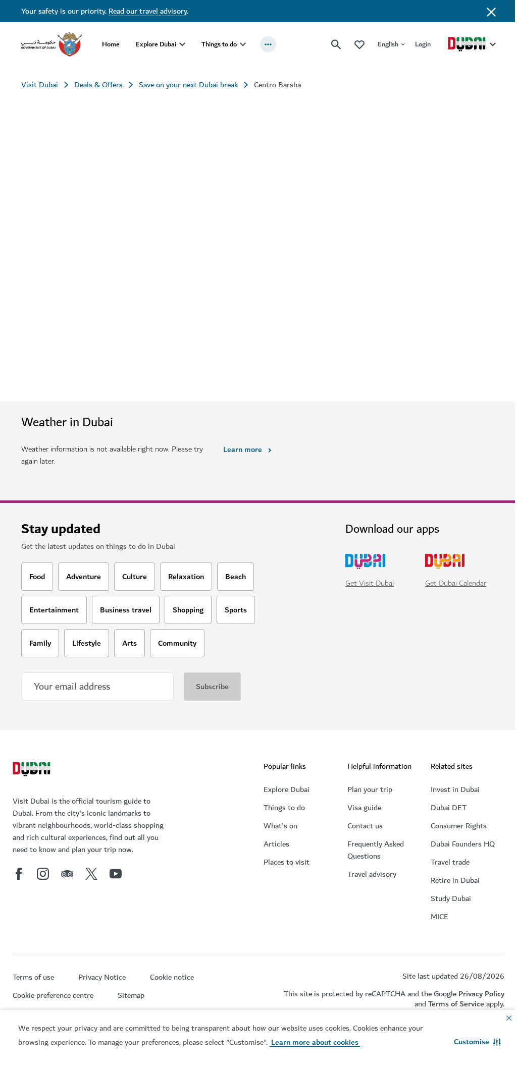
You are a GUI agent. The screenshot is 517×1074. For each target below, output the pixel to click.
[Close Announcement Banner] (491, 11)
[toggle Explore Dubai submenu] (182, 44)
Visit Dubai (39, 85)
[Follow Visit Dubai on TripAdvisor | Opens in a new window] (67, 874)
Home (111, 44)
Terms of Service (456, 1003)
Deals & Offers (98, 85)
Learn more (242, 449)
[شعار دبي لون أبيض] (33, 770)
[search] (336, 44)
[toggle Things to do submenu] (243, 44)
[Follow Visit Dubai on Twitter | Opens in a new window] (91, 874)
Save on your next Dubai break (188, 85)
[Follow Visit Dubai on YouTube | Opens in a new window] (116, 874)
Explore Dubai (156, 44)
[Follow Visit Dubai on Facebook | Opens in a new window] (19, 874)
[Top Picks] (359, 44)
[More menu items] (268, 44)
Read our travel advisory (148, 11)
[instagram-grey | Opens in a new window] (43, 874)
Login (423, 44)
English (388, 44)
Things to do (219, 44)
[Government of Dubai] (51, 44)
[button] (477, 1042)
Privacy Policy (481, 993)
